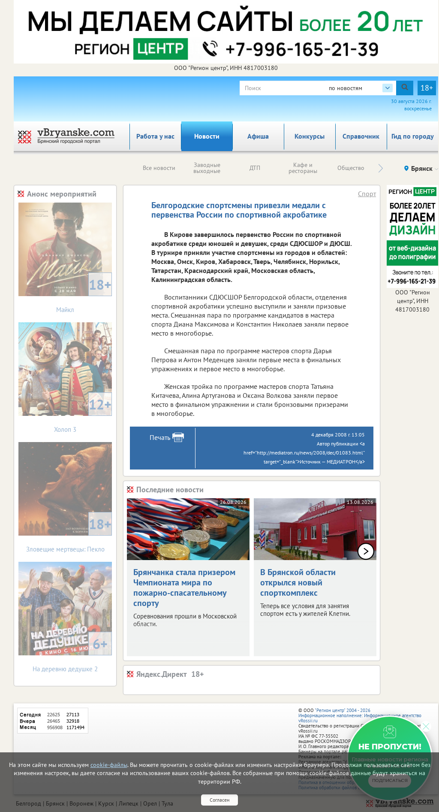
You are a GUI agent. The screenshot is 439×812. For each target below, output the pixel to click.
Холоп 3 (82, 414)
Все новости (159, 168)
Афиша (258, 136)
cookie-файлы (108, 765)
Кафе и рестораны (303, 168)
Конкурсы (310, 136)
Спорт (367, 193)
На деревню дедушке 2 (70, 654)
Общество (350, 168)
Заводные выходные (206, 168)
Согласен (219, 800)
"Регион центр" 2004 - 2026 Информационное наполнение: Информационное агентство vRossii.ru (359, 715)
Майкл (83, 295)
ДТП (255, 168)
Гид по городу (412, 136)
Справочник (361, 136)
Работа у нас (155, 136)
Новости (207, 136)
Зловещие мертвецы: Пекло (69, 534)
